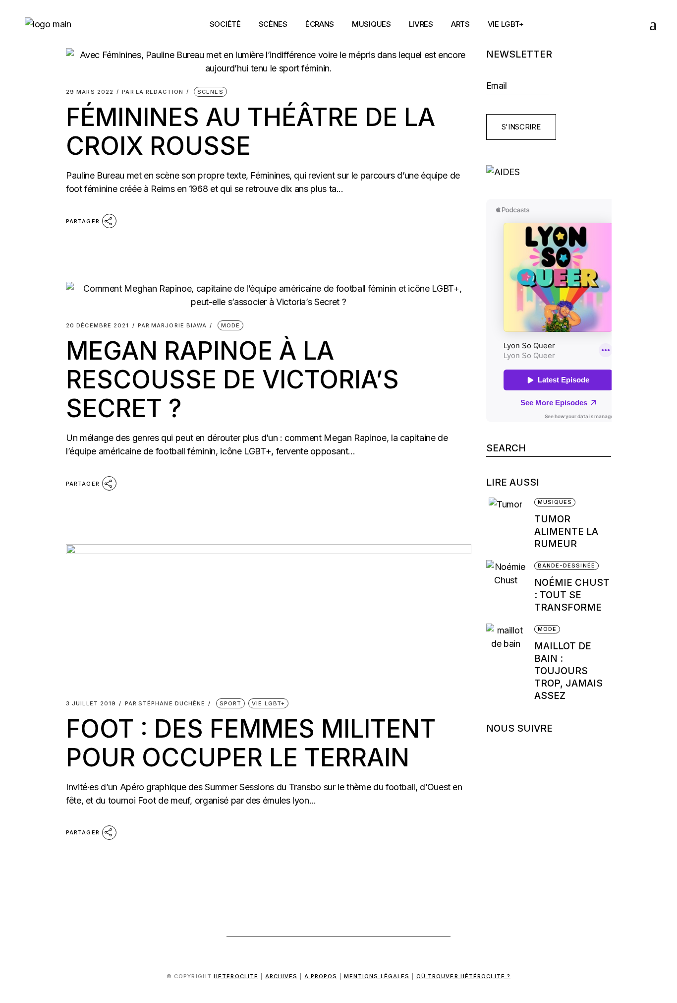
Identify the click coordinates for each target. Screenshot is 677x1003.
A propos (321, 976)
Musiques (555, 502)
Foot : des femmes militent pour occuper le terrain (251, 743)
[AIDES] (549, 172)
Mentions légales (377, 976)
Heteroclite (236, 976)
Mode (230, 325)
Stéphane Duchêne (165, 703)
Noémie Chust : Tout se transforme (572, 595)
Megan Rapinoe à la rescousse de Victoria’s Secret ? (232, 379)
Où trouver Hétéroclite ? (463, 976)
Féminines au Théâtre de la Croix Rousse (250, 131)
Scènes (210, 91)
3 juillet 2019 (91, 703)
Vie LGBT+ (268, 703)
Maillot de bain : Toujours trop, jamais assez (568, 670)
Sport (231, 703)
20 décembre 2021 (97, 325)
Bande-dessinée (566, 565)
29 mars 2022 (89, 92)
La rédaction (152, 92)
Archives (281, 976)
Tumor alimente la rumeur (566, 531)
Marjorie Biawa (172, 325)
